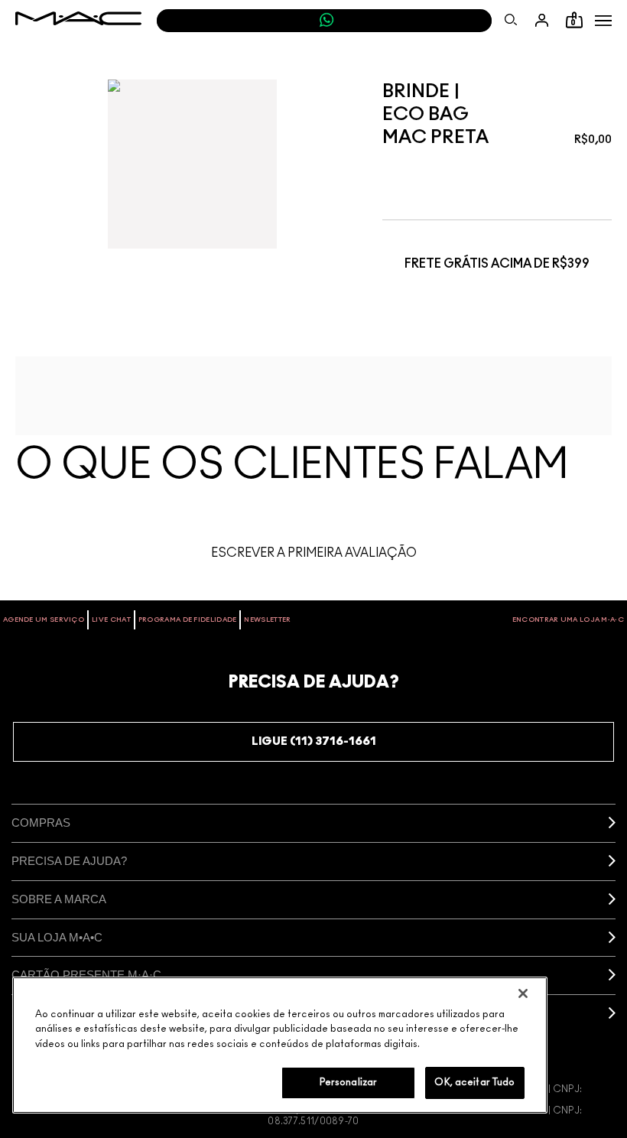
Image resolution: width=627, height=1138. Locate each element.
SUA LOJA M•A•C (56, 937)
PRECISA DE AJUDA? (69, 860)
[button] (603, 20)
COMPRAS (40, 822)
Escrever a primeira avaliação (314, 553)
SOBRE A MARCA (58, 899)
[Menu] (603, 20)
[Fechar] (523, 993)
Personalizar (349, 1083)
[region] (279, 1045)
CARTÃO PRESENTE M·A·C (86, 974)
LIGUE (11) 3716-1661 (314, 741)
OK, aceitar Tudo (474, 1083)
